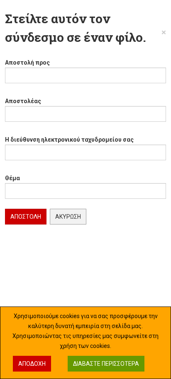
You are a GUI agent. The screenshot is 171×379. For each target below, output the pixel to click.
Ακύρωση (68, 216)
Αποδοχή (32, 363)
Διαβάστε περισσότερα (106, 363)
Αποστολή (25, 216)
